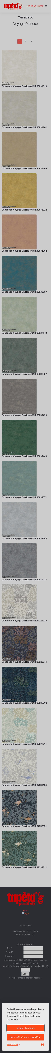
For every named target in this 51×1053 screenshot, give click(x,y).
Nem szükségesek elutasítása (25, 1037)
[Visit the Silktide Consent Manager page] (42, 1044)
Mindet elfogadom (26, 1028)
